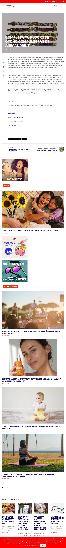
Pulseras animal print (14, 139)
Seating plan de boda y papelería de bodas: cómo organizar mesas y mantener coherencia (25, 522)
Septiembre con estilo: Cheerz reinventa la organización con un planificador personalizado (41, 522)
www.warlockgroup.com (15, 117)
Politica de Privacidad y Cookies (29, 545)
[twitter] (61, 1)
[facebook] (58, 1)
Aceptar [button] (43, 545)
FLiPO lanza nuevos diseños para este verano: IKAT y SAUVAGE (57, 519)
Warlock (24, 139)
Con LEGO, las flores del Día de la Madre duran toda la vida (30, 231)
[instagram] (63, 1)
